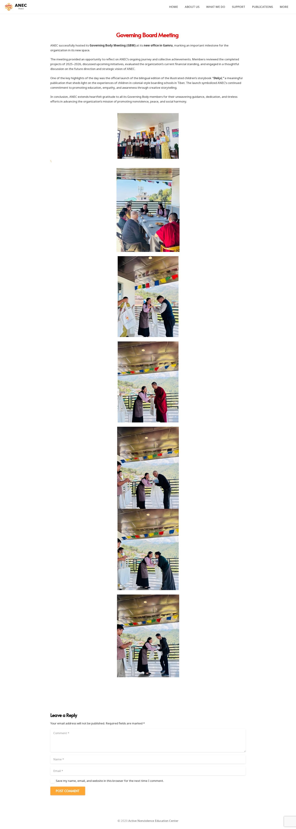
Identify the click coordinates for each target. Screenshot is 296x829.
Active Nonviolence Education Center (153, 821)
